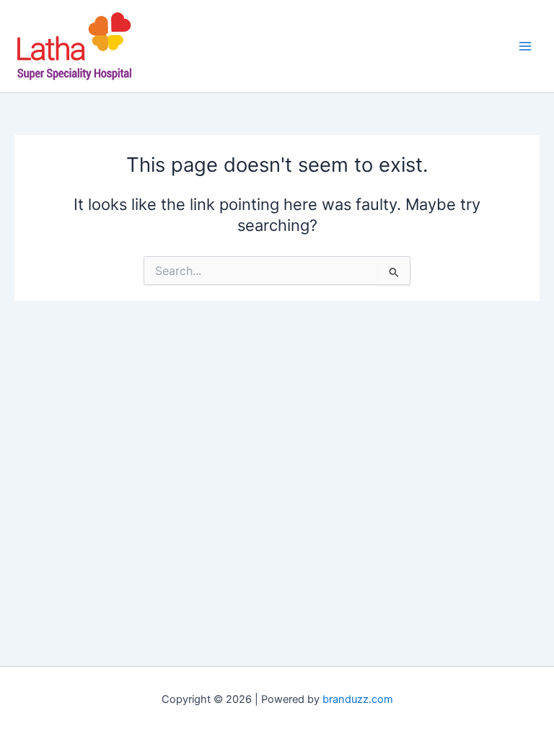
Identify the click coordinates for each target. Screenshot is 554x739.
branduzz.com (357, 699)
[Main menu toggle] (525, 46)
